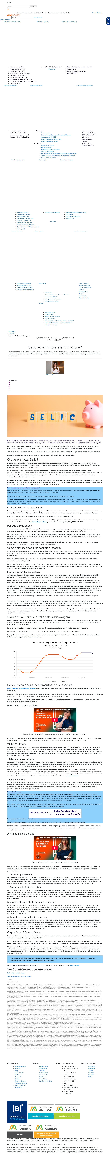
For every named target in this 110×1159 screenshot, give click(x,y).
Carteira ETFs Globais (52, 67)
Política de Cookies (45, 1081)
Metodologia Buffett (47, 145)
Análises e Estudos (36, 85)
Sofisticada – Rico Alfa (17, 71)
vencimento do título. (73, 776)
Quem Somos (43, 1066)
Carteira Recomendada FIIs (21, 79)
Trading (84, 141)
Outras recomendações (69, 22)
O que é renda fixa (88, 131)
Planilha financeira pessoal (18, 131)
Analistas (42, 1071)
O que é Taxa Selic (88, 145)
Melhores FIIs (86, 143)
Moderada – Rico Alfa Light (18, 75)
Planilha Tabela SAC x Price (18, 133)
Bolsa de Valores (87, 139)
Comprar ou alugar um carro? (19, 135)
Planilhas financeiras (10, 85)
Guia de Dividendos (47, 151)
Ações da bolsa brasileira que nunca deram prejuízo (58, 156)
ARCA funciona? (46, 147)
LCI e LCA (85, 137)
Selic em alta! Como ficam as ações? (19, 976)
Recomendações (20, 1066)
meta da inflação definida (38, 522)
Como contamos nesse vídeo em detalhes (21, 688)
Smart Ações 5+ (15, 83)
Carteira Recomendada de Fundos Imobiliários (21, 1081)
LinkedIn (91, 1073)
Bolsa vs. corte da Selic (50, 149)
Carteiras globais (42, 22)
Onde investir (71, 69)
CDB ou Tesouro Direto (89, 135)
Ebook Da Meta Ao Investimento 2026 (79, 67)
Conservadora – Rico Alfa (18, 69)
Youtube (91, 1075)
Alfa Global (51, 69)
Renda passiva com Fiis (51, 139)
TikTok (90, 1077)
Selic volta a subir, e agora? (16, 973)
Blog (16, 1071)
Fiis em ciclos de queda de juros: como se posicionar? (58, 153)
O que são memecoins (48, 158)
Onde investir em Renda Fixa (76, 71)
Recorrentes (40, 131)
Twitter (90, 1071)
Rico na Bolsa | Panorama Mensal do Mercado (56, 135)
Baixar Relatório (97, 13)
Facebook (91, 1068)
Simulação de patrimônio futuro (20, 137)
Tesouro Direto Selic (88, 133)
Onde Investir (45, 133)
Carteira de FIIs (72, 73)
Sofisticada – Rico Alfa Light (19, 77)
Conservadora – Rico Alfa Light (20, 73)
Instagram (91, 1066)
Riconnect (12, 331)
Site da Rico (43, 1068)
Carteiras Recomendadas (12, 22)
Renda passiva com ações (49, 141)
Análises (11, 334)
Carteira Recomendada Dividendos (23, 81)
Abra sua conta (38, 17)
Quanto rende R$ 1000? (49, 137)
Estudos (38, 143)
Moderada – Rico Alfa (17, 67)
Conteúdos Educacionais (84, 85)
